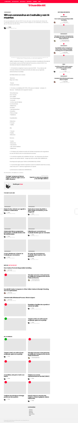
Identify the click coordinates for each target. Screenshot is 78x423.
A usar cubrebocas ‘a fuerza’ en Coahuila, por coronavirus (13, 254)
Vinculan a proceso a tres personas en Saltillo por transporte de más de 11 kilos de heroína (39, 276)
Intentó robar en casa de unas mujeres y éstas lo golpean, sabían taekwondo (38, 397)
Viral (39, 1)
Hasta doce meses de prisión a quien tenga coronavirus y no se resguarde (37, 210)
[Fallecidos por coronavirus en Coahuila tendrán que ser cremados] (39, 223)
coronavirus (8, 172)
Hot (6, 275)
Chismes (35, 1)
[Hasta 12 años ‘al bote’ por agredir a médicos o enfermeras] (15, 201)
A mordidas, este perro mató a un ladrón (14, 375)
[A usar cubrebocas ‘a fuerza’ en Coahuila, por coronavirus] (15, 246)
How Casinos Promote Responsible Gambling (17, 268)
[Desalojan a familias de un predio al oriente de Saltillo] (15, 310)
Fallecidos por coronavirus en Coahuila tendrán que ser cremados (39, 232)
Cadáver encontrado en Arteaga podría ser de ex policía (14, 396)
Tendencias (6, 318)
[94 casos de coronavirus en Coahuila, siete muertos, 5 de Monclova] (39, 246)
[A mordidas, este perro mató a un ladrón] (15, 367)
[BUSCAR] (73, 1)
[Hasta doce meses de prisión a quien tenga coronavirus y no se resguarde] (39, 201)
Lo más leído (8, 1)
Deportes (29, 1)
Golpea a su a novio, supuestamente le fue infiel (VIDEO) (38, 375)
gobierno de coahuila (17, 172)
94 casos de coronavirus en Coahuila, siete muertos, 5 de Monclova (37, 255)
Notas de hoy (15, 1)
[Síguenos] (71, 1)
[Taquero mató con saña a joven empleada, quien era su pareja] (15, 324)
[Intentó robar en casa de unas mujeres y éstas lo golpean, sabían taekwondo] (39, 388)
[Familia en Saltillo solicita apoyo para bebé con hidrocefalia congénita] (64, 59)
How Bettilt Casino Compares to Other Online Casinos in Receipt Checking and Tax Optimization (26, 289)
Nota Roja (22, 1)
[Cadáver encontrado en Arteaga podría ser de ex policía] (15, 388)
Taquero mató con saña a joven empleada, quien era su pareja (37, 319)
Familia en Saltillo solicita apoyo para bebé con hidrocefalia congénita (64, 68)
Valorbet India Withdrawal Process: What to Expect (19, 297)
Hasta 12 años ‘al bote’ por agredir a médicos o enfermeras (15, 209)
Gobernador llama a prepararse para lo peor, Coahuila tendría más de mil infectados (14, 232)
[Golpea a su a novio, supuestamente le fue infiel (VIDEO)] (39, 367)
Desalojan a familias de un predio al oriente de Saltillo (38, 305)
